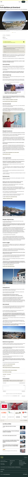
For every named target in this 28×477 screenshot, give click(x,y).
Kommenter (8, 35)
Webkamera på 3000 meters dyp (7, 365)
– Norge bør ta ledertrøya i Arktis (7, 198)
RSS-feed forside (12, 460)
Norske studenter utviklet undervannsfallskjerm (10, 370)
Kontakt (2, 471)
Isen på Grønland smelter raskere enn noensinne (10, 101)
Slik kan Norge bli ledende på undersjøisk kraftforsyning (11, 367)
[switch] (24, 41)
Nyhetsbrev (4, 374)
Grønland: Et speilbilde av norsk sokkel (12, 99)
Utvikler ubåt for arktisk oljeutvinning (11, 196)
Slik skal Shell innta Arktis (6, 154)
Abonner (23, 1)
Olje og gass (2, 5)
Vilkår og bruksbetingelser (22, 463)
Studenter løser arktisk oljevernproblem (9, 266)
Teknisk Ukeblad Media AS (7, 474)
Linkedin (11, 463)
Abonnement (2, 469)
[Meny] (26, 2)
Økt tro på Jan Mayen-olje (10, 264)
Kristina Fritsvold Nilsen (4, 461)
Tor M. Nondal (3, 464)
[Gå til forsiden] (1, 1)
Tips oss (25, 457)
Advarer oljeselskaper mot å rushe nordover (12, 152)
